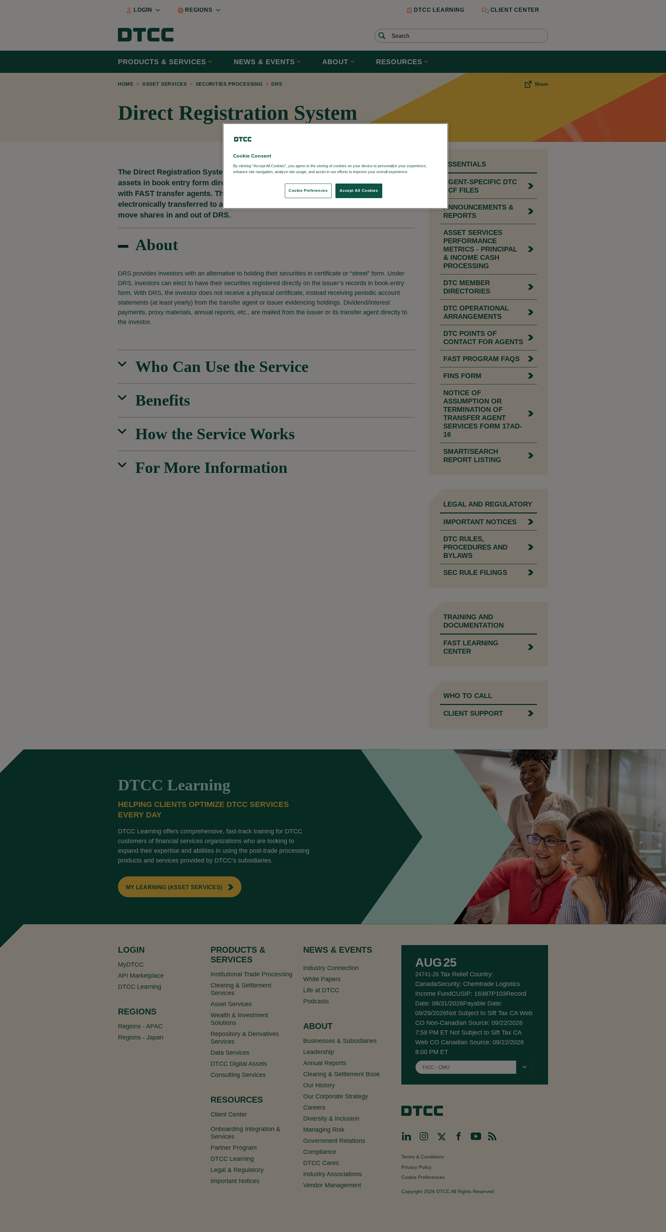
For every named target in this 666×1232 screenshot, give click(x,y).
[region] (335, 166)
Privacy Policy (423, 172)
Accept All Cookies (359, 190)
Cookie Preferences (308, 190)
